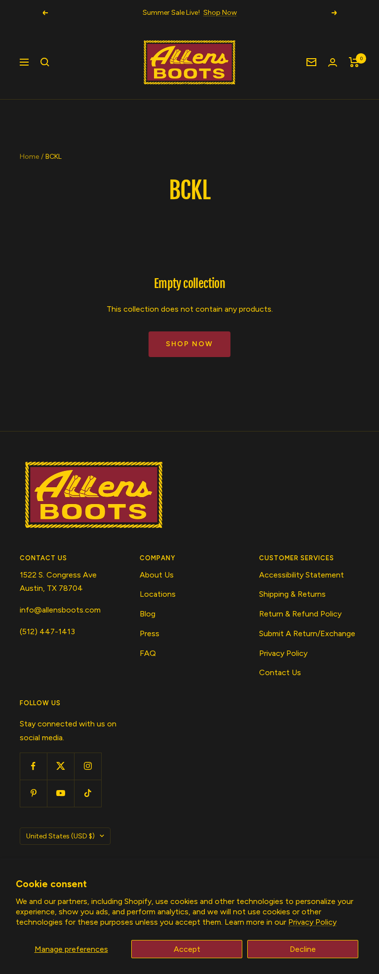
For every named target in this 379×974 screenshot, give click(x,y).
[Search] (44, 62)
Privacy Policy (312, 922)
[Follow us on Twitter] (60, 766)
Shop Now (220, 12)
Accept (187, 949)
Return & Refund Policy (300, 613)
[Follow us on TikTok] (87, 793)
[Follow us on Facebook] (33, 766)
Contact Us (280, 672)
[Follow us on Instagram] (87, 766)
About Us (157, 574)
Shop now (189, 344)
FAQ (148, 653)
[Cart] (354, 62)
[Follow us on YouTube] (60, 793)
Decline (303, 949)
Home (29, 156)
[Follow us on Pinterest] (33, 793)
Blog (147, 613)
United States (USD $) (60, 836)
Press (149, 633)
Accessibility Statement (301, 574)
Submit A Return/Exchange (307, 633)
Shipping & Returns (292, 594)
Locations (158, 594)
